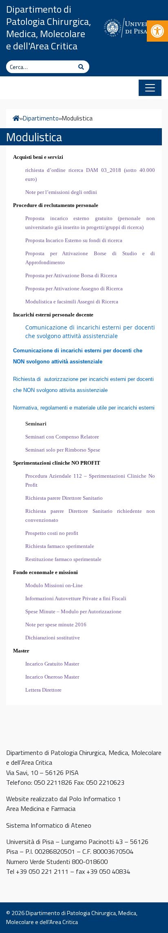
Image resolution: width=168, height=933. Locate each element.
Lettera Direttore (43, 690)
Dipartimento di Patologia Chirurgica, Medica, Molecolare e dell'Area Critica (48, 27)
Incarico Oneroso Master (52, 677)
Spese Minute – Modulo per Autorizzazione (73, 611)
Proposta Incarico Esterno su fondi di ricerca (73, 240)
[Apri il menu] (150, 88)
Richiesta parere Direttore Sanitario (64, 498)
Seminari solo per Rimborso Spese (62, 450)
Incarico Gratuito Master (52, 664)
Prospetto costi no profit (51, 533)
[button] (157, 31)
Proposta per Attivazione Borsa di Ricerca (71, 275)
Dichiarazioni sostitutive (52, 638)
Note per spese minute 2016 (55, 624)
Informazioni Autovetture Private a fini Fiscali (75, 598)
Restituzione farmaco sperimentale (63, 559)
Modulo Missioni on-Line (54, 585)
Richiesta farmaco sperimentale (59, 546)
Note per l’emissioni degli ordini (61, 192)
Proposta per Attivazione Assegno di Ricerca (74, 288)
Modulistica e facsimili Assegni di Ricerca (71, 301)
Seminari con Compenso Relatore (62, 437)
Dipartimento (41, 118)
